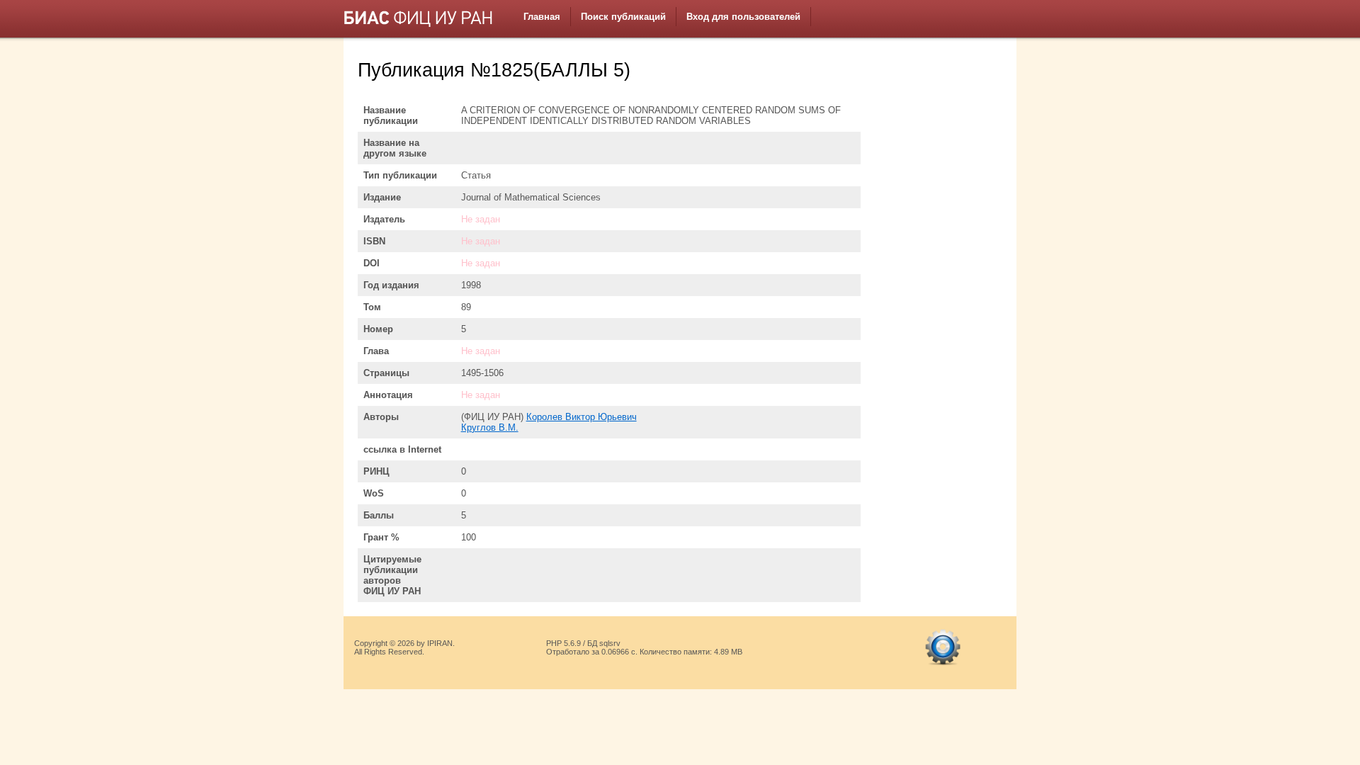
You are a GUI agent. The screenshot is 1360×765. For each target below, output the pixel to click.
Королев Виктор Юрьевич (581, 417)
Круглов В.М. (489, 427)
